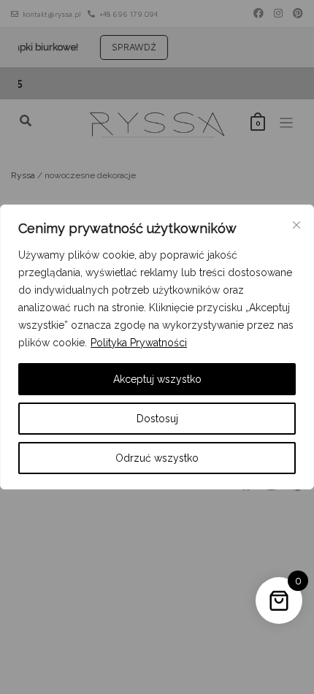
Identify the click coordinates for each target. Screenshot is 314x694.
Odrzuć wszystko (157, 458)
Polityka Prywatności (139, 342)
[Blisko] (296, 225)
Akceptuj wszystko (157, 379)
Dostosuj (157, 418)
